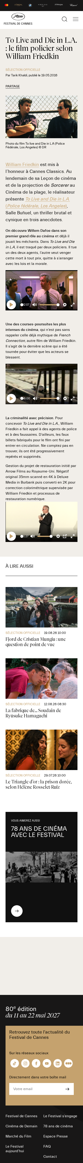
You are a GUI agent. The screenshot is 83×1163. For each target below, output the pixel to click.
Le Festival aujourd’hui (15, 1148)
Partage (13, 86)
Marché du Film (18, 1136)
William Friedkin (22, 164)
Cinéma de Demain (21, 1126)
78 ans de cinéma (58, 1126)
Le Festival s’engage (60, 1116)
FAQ (47, 1146)
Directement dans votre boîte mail (37, 1077)
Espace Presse (55, 1136)
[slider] (21, 305)
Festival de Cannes (21, 1116)
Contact (50, 1156)
